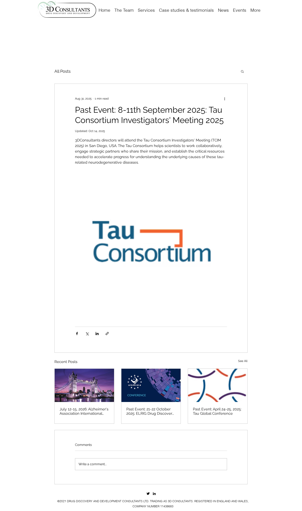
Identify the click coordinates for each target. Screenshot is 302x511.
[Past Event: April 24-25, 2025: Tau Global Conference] (217, 385)
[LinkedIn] (154, 493)
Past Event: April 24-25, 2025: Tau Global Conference (217, 411)
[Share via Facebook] (77, 333)
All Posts (62, 71)
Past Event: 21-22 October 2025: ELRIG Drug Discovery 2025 (150, 411)
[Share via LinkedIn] (97, 333)
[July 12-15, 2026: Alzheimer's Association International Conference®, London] (84, 385)
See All (243, 361)
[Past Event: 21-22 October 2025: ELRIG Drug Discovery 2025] (151, 385)
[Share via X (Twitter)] (87, 333)
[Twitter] (148, 493)
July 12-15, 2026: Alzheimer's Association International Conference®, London (84, 411)
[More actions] (224, 98)
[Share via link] (107, 333)
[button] (242, 71)
